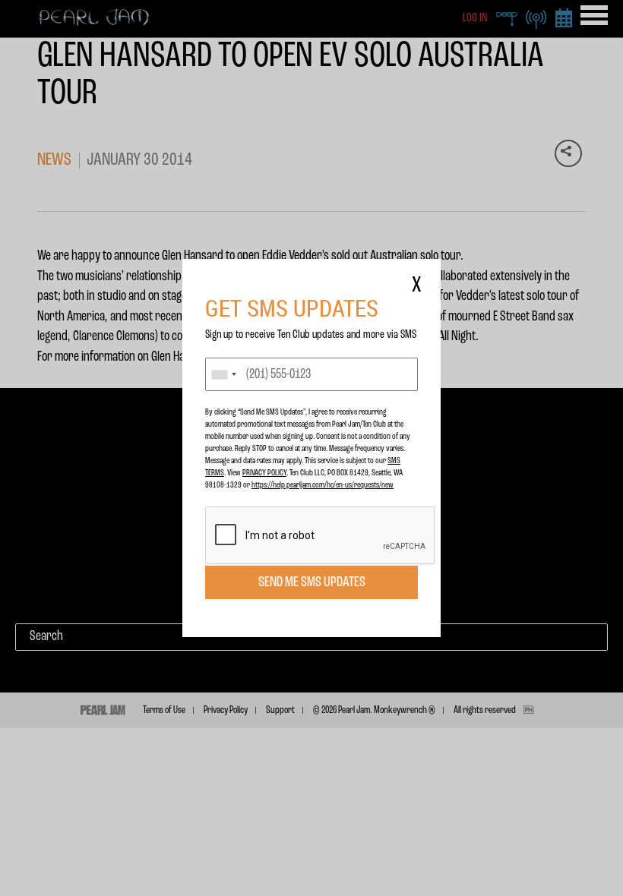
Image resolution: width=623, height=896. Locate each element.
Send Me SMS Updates (311, 582)
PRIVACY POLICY (264, 473)
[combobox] (223, 374)
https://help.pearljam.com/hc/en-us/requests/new (322, 485)
